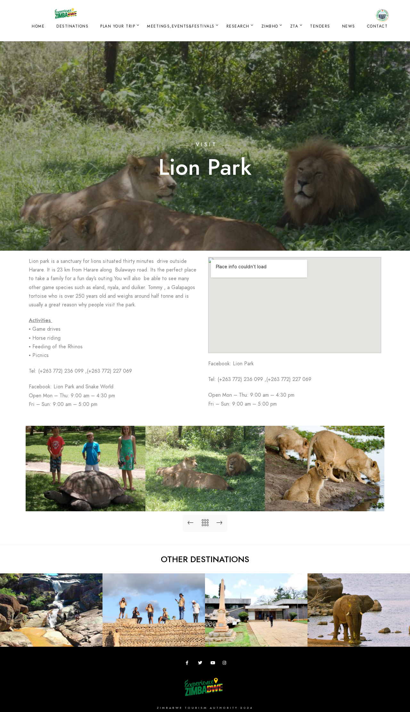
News (348, 26)
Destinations (72, 26)
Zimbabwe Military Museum (256, 636)
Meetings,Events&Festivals (181, 26)
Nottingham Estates (359, 636)
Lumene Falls (51, 636)
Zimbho (269, 26)
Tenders (320, 26)
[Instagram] (226, 664)
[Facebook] (189, 664)
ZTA (294, 26)
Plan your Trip (117, 26)
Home (38, 26)
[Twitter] (201, 664)
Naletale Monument (154, 636)
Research (238, 26)
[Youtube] (213, 664)
